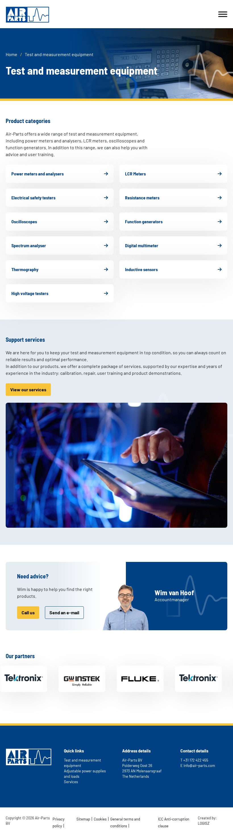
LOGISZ (203, 823)
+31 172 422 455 (195, 760)
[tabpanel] (69, 679)
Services (71, 781)
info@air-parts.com (199, 765)
